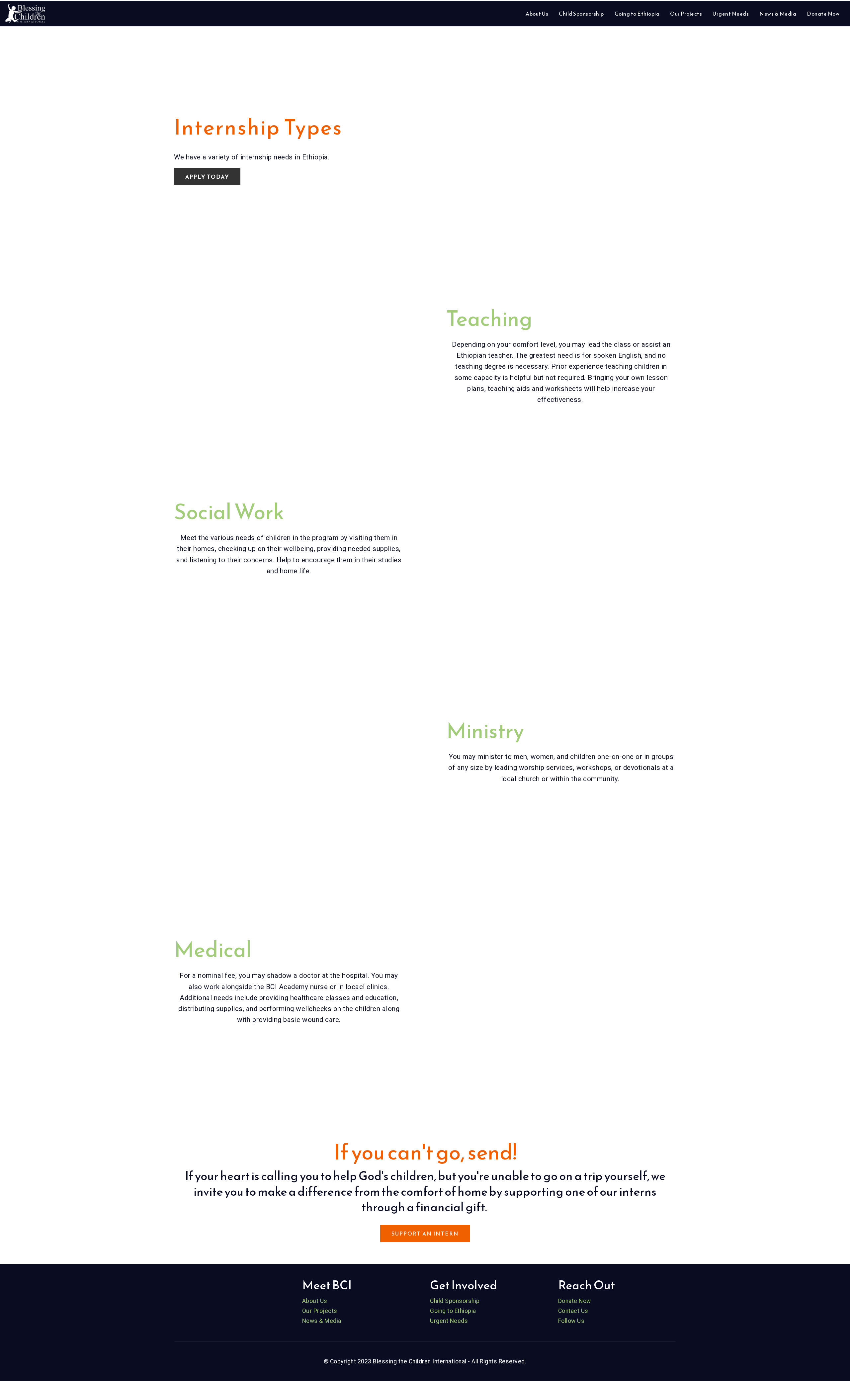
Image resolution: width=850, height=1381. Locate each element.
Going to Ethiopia (637, 13)
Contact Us (573, 1311)
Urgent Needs (731, 13)
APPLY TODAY (207, 177)
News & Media (777, 13)
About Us (537, 13)
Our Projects (686, 13)
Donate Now (823, 13)
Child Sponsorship (581, 13)
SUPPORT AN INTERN (425, 1234)
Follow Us (571, 1321)
